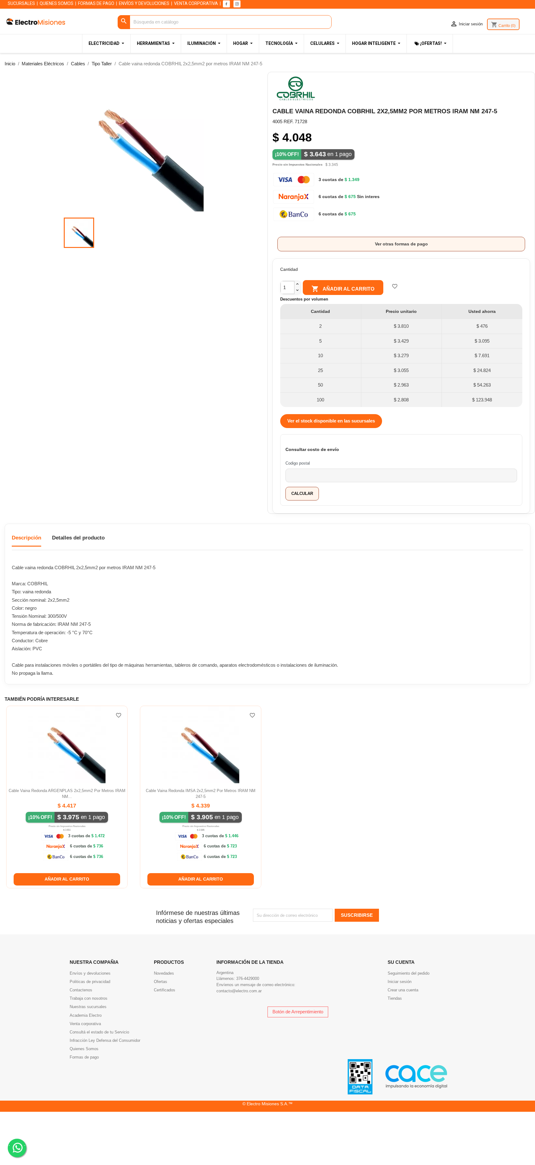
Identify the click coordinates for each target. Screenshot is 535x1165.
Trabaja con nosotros (88, 998)
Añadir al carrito (342, 288)
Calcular (302, 493)
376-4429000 (247, 978)
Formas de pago (84, 1057)
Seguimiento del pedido (408, 973)
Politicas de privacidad (90, 981)
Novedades (164, 973)
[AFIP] (360, 1076)
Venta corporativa (85, 1023)
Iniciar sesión (399, 981)
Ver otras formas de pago (401, 243)
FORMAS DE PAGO (96, 3)
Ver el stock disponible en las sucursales (331, 420)
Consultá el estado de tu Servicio (99, 1032)
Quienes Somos (84, 1048)
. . (17, 1144)
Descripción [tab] (26, 538)
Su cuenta (401, 962)
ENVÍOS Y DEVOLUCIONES (144, 3)
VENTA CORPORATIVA (196, 3)
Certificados (164, 990)
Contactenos (81, 990)
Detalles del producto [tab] (78, 538)
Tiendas (395, 998)
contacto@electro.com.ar (239, 991)
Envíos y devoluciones (90, 973)
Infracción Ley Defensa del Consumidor (105, 1040)
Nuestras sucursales (88, 1006)
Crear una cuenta (403, 990)
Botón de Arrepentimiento (297, 1011)
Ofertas (160, 981)
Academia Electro (86, 1015)
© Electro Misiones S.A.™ (267, 1103)
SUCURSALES (21, 3)
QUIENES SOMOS (56, 3)
